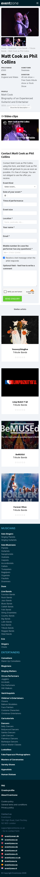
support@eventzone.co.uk (13, 828)
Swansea (25, 70)
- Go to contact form (10, 831)
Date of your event (12, 192)
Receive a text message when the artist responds (20, 259)
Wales (15, 77)
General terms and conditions (14, 804)
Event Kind (8, 183)
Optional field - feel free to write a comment (19, 267)
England (4, 77)
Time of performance (13, 201)
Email (6, 236)
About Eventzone (9, 795)
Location (8, 218)
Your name (9, 227)
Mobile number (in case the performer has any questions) (18, 247)
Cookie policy (7, 801)
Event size (8, 209)
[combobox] (20, 222)
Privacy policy (7, 807)
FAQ (3, 785)
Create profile (7, 790)
